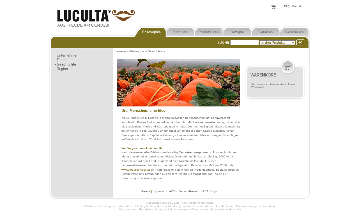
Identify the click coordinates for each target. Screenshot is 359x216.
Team (61, 60)
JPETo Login (209, 191)
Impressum (160, 191)
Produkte (180, 32)
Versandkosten (189, 191)
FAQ (287, 6)
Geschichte (66, 64)
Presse (145, 191)
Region (62, 69)
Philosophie (151, 32)
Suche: (223, 42)
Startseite (120, 51)
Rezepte (237, 32)
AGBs (173, 191)
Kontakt (297, 6)
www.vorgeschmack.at (135, 169)
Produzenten (208, 32)
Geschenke (294, 32)
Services (266, 32)
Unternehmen (67, 55)
